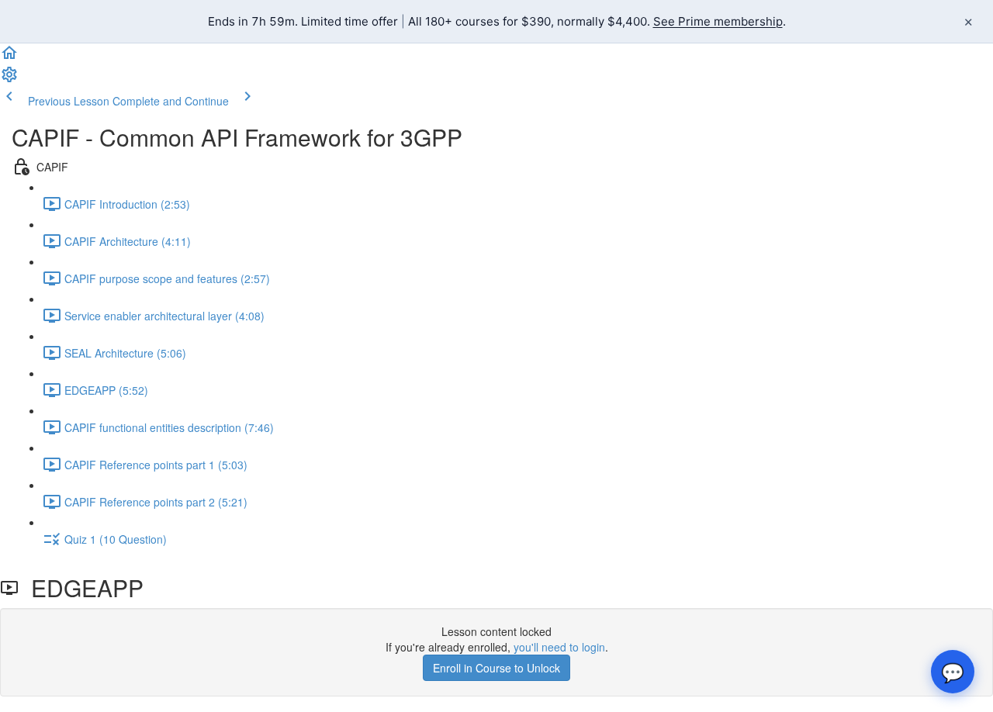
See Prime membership (718, 21)
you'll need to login (559, 647)
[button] (9, 57)
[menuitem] (9, 79)
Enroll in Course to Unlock (496, 668)
